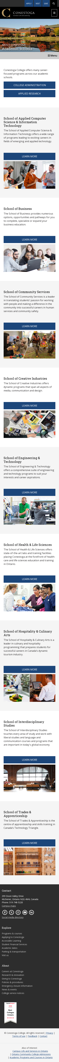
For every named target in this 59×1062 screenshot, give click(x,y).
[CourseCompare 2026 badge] (10, 1013)
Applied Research (29, 93)
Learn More (29, 156)
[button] (53, 3)
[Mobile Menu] (54, 12)
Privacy (49, 1033)
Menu (53, 55)
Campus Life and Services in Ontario (30, 1051)
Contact (43, 1036)
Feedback (32, 1036)
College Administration (29, 85)
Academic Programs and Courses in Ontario (31, 1057)
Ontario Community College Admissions (31, 1054)
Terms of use (18, 1036)
